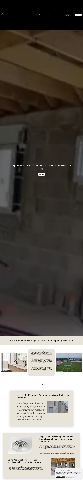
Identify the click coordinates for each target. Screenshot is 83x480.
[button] (70, 14)
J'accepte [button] (58, 477)
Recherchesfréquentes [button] (67, 15)
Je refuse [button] (63, 477)
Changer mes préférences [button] (70, 477)
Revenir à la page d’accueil (41, 384)
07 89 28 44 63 (78, 14)
